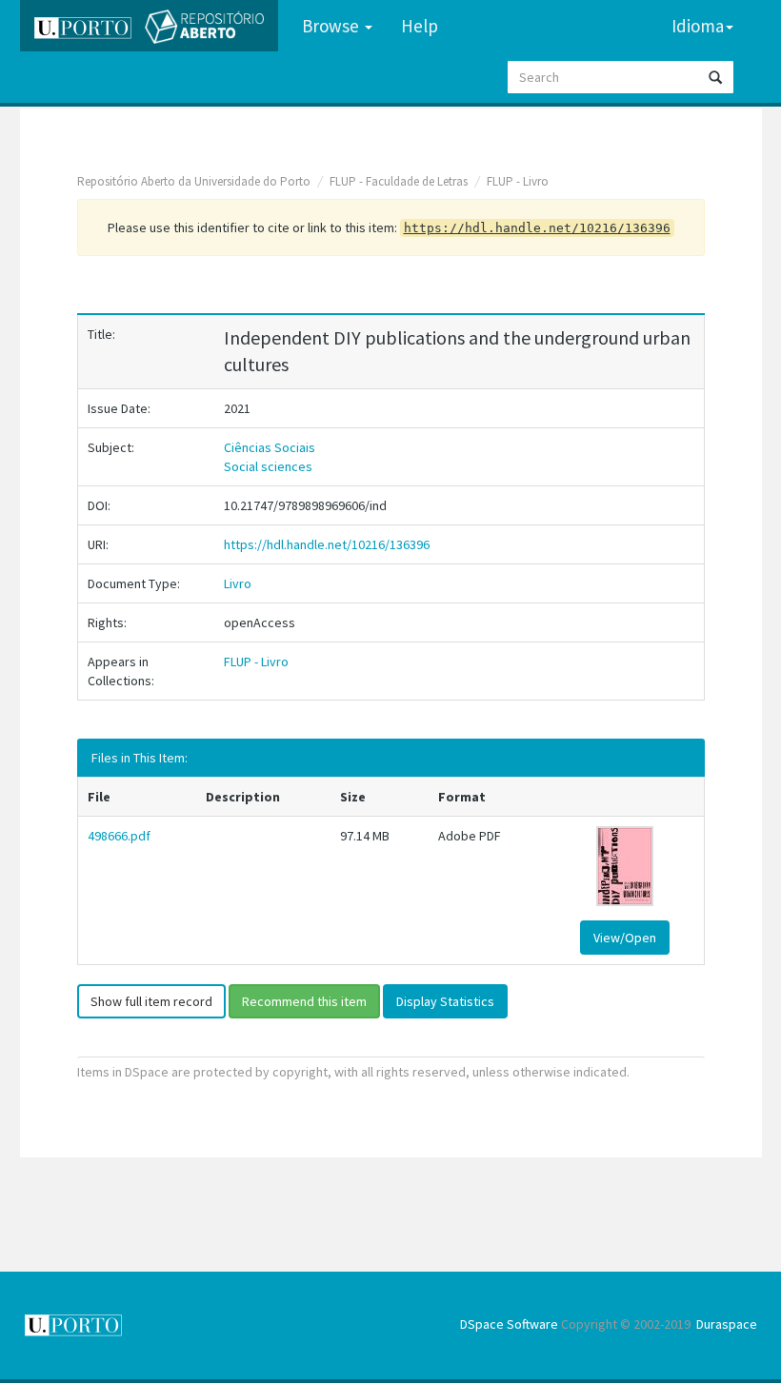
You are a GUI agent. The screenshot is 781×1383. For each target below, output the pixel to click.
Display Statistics (445, 1001)
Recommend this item (304, 1001)
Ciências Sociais (269, 447)
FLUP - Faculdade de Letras (399, 181)
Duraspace (726, 1324)
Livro (237, 583)
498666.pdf (119, 835)
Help (419, 25)
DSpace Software (509, 1324)
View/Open (624, 937)
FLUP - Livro (518, 181)
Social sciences (268, 466)
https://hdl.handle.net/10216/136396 (327, 544)
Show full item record (151, 1001)
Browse (332, 25)
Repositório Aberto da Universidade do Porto (193, 181)
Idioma (697, 25)
